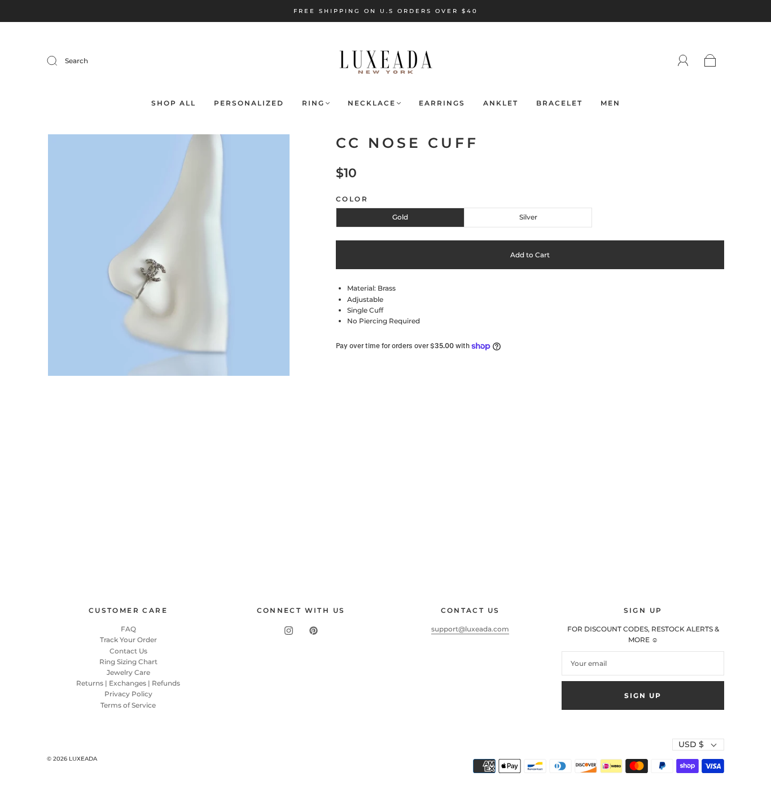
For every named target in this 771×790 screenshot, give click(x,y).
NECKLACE (372, 103)
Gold (400, 217)
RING (313, 103)
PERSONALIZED (249, 103)
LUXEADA (83, 758)
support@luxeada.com (470, 629)
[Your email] (643, 663)
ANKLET (500, 103)
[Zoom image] (169, 257)
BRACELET (559, 103)
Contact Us (128, 651)
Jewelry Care (128, 672)
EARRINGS (442, 103)
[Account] (683, 61)
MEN (610, 103)
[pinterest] (313, 630)
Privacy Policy (128, 694)
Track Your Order (128, 639)
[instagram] (288, 630)
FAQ (128, 629)
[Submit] (59, 61)
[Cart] (710, 61)
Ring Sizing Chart (128, 661)
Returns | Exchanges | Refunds (128, 683)
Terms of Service (128, 705)
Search (76, 60)
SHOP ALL (173, 103)
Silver (528, 217)
